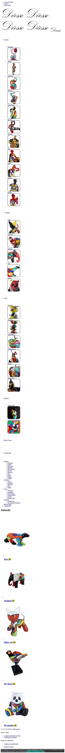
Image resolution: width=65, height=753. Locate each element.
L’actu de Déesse (8, 2)
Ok (28, 751)
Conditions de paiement (10, 737)
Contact (6, 3)
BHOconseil (16, 729)
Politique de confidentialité (11, 744)
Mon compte (7, 5)
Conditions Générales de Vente (12, 735)
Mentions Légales (9, 747)
